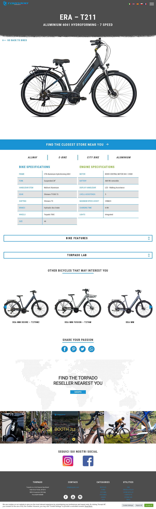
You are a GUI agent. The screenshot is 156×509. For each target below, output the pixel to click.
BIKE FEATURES (77, 238)
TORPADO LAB (77, 255)
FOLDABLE (103, 494)
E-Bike (103, 489)
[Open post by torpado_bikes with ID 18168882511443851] (13, 427)
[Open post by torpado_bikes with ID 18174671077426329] (117, 427)
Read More (88, 506)
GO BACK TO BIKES (17, 40)
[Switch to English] (134, 4)
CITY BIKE (103, 492)
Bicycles (103, 487)
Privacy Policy (128, 489)
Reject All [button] (139, 505)
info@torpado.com (73, 487)
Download (128, 497)
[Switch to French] (146, 4)
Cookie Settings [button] (128, 505)
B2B (128, 487)
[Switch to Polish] (142, 4)
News (128, 499)
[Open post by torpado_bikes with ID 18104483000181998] (91, 427)
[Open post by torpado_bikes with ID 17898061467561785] (39, 427)
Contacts (128, 494)
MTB (103, 499)
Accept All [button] (149, 505)
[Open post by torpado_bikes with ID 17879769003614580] (143, 427)
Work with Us (128, 492)
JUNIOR (103, 497)
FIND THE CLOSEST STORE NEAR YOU (75, 145)
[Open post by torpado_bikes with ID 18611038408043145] (65, 427)
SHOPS (78, 392)
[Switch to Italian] (130, 4)
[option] (78, 78)
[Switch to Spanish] (138, 4)
